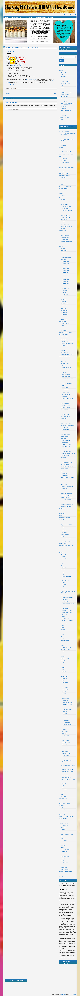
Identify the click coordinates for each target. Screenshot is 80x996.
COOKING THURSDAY (63, 173)
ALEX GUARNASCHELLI (68, 702)
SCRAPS (64, 749)
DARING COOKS (65, 414)
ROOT (63, 792)
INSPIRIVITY (64, 372)
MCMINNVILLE (65, 851)
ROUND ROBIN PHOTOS (66, 455)
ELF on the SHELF (66, 288)
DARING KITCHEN (64, 409)
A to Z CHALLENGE (65, 359)
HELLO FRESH (65, 731)
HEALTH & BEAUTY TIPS (66, 235)
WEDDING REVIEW (64, 869)
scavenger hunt (64, 460)
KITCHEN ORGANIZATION (66, 241)
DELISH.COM (64, 693)
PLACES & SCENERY (65, 856)
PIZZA (62, 654)
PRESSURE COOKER (65, 658)
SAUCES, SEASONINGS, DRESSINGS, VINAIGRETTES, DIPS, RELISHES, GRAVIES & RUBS (68, 765)
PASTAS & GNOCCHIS (65, 649)
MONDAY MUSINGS (65, 436)
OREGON (62, 847)
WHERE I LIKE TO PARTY (16, 17)
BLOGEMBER (65, 314)
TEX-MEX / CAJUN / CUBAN (67, 113)
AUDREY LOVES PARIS (67, 367)
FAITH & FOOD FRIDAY (65, 416)
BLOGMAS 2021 (65, 277)
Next (55, 93)
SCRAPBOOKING (64, 182)
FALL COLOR (64, 840)
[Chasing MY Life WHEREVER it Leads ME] (40, 6)
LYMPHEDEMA (64, 219)
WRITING (61, 876)
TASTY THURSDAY (64, 482)
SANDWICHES (64, 101)
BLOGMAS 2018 (65, 270)
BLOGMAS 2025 (65, 286)
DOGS (62, 149)
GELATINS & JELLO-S (66, 618)
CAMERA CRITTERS (65, 403)
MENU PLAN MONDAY (65, 434)
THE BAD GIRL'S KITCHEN (66, 539)
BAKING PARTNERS (65, 363)
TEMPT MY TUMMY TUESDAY (67, 486)
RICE (63, 586)
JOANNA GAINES (65, 735)
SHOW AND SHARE (65, 464)
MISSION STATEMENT (65, 534)
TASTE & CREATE (63, 818)
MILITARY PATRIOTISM (64, 511)
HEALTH (61, 197)
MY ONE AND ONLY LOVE (64, 517)
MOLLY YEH (65, 715)
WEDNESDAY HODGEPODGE (67, 504)
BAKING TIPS (63, 233)
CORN (63, 787)
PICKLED (62, 651)
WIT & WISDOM (64, 330)
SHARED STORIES (64, 328)
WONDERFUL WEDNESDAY (66, 506)
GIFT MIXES (65, 608)
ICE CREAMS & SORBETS (67, 620)
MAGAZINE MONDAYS (65, 427)
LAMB (63, 667)
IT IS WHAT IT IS (64, 345)
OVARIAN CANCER (65, 224)
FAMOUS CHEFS (65, 698)
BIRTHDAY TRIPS (64, 825)
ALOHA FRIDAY (64, 361)
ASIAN (62, 74)
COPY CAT (64, 691)
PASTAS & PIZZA (64, 96)
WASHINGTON (64, 867)
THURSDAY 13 (65, 387)
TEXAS (62, 860)
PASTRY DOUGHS (65, 623)
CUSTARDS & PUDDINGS (67, 610)
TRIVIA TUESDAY (65, 389)
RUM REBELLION (65, 843)
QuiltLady (18, 88)
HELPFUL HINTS (62, 230)
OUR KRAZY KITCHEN (66, 446)
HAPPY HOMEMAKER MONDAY (67, 425)
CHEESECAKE (66, 601)
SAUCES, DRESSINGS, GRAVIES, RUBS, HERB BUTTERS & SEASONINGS (67, 105)
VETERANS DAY (64, 319)
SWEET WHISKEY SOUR (67, 151)
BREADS (62, 79)
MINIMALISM (62, 513)
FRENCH (62, 625)
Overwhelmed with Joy (31, 79)
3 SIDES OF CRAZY (65, 522)
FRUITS (62, 87)
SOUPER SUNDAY (64, 468)
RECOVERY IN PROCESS (67, 210)
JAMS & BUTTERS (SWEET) (66, 92)
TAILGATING (64, 558)
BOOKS (60, 156)
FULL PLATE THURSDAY (66, 423)
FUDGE (63, 616)
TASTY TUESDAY (64, 484)
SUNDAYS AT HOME (65, 475)
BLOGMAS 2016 (65, 266)
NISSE (64, 292)
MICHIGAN (63, 838)
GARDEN (61, 193)
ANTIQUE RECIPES (66, 678)
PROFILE (62, 536)
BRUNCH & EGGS (64, 81)
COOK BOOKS (65, 689)
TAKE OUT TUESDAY (65, 480)
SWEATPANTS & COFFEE (67, 383)
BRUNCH (62, 572)
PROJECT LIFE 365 (63, 550)
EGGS (63, 574)
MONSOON (64, 829)
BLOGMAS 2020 (65, 275)
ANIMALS (61, 147)
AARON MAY (65, 700)
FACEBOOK (64, 696)
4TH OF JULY (63, 248)
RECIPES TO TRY (63, 798)
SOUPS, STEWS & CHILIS (66, 110)
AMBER (61, 143)
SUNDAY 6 (63, 471)
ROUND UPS (63, 457)
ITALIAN (62, 90)
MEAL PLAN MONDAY (65, 432)
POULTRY (64, 671)
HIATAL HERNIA (64, 204)
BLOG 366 (63, 401)
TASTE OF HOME (65, 751)
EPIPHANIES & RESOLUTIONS (67, 343)
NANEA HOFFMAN (66, 376)
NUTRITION (63, 221)
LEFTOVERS (63, 643)
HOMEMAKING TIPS (65, 237)
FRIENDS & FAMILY (66, 727)
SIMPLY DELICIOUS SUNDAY (68, 449)
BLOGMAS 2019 (65, 272)
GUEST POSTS (64, 532)
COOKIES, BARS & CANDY (67, 606)
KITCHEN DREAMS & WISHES (65, 332)
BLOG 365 (63, 365)
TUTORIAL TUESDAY (66, 394)
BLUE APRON (65, 682)
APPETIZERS (63, 72)
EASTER (62, 297)
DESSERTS (63, 85)
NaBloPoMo (63, 438)
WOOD (62, 184)
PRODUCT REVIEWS (63, 547)
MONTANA (63, 845)
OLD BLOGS (61, 519)
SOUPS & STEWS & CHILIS (66, 777)
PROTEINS (63, 660)
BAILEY (66, 294)
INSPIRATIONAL (62, 321)
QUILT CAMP (63, 145)
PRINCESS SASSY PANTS (67, 378)
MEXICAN (63, 645)
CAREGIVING (63, 199)
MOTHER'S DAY (64, 306)
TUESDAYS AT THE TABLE (66, 493)
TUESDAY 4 (63, 491)
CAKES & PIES (65, 599)
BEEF (63, 662)
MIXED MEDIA (64, 177)
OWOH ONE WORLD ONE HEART (66, 545)
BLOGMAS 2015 (65, 263)
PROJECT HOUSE (64, 352)
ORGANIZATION (64, 244)
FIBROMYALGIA (64, 202)
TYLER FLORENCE (67, 722)
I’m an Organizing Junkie (16, 65)
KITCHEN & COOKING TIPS (66, 239)
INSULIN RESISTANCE (65, 215)
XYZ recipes (63, 796)
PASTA (63, 582)
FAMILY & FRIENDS (63, 188)
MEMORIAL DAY (64, 303)
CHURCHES (61, 171)
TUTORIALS (50, 17)
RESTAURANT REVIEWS (64, 803)
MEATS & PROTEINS (65, 94)
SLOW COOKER (64, 108)
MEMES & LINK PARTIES (64, 356)
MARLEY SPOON (65, 740)
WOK (62, 794)
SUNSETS (63, 807)
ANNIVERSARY (64, 250)
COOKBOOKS (63, 160)
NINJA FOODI (65, 775)
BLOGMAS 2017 (65, 268)
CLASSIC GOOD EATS (66, 444)
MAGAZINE (64, 738)
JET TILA (65, 711)
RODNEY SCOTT (66, 720)
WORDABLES (65, 396)
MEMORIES (63, 350)
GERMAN (63, 629)
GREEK (62, 634)
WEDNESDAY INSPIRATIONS (67, 354)
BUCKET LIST (63, 339)
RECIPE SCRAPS (65, 429)
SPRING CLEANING (63, 812)
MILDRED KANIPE (66, 854)
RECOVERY (61, 801)
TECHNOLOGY (62, 821)
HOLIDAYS (61, 246)
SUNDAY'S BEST (64, 473)
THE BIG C (63, 228)
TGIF (63, 385)
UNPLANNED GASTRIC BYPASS (68, 213)
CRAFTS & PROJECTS (29, 17)
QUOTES (62, 325)
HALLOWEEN (63, 299)
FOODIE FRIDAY (64, 421)
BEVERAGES (63, 76)
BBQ (61, 565)
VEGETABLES (63, 115)
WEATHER (63, 809)
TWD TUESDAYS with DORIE (66, 497)
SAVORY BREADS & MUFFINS (67, 769)
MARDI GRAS (63, 301)
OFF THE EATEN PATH (67, 165)
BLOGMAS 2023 (65, 281)
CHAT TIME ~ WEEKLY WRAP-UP (68, 341)
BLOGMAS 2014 (65, 261)
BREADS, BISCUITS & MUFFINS (68, 597)
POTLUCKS (63, 656)
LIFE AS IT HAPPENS (63, 334)
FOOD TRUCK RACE (67, 709)
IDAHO (62, 836)
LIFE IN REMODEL (64, 137)
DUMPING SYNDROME (66, 206)
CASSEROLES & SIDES (65, 83)
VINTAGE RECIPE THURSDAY (67, 502)
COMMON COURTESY (65, 405)
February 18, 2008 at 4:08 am (13, 109)
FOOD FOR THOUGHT (65, 323)
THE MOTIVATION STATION (66, 541)
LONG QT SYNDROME (65, 217)
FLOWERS (63, 195)
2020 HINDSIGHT (64, 337)
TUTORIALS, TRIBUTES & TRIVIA (66, 871)
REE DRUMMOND (66, 718)
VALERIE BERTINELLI (67, 724)
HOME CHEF (64, 733)
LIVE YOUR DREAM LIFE (66, 348)
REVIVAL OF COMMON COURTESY (68, 453)
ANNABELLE (66, 290)
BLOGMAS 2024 (65, 283)
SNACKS (64, 556)
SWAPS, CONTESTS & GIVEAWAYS (66, 816)
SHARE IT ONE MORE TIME (66, 462)
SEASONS (61, 805)
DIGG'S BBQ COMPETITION (65, 186)
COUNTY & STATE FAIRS (66, 832)
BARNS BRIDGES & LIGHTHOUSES (66, 154)
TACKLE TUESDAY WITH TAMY (67, 477)
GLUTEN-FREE (64, 632)
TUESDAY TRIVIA (65, 392)
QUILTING (63, 180)
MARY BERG (65, 713)
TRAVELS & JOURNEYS (41, 17)
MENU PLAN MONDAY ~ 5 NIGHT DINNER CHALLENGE (23, 47)
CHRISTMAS (63, 259)
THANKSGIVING (64, 312)
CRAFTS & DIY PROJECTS (64, 175)
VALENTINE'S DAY (64, 317)
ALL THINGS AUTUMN (66, 257)
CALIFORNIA (63, 827)
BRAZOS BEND (65, 862)
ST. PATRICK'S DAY (65, 310)
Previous (8, 93)
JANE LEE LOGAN (66, 374)
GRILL (62, 636)
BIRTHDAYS (63, 252)
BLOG (63, 680)
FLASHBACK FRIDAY (66, 370)
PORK (63, 669)
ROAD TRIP (63, 858)
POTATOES (64, 584)
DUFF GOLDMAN (65, 162)
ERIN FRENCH (66, 755)
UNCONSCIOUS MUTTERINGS (67, 499)
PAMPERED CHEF (66, 742)
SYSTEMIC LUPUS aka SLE (66, 226)
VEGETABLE (64, 589)
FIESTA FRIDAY (64, 418)
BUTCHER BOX (65, 687)
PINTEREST (64, 744)
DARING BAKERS (65, 412)
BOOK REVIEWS (64, 158)
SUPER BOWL (62, 814)
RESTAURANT (65, 746)
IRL (61, 191)
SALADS (62, 98)
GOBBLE (64, 729)
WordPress (63, 994)
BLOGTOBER (63, 255)
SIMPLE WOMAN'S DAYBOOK (67, 466)
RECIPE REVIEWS (64, 676)
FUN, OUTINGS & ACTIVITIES (67, 834)
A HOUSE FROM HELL (64, 131)
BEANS (63, 785)
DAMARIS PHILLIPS (67, 704)
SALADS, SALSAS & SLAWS (66, 758)
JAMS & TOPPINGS (65, 640)
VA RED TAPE (62, 874)
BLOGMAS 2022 (65, 279)
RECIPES (6, 17)
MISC (60, 515)
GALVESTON (64, 865)
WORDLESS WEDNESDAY (67, 398)
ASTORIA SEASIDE (66, 849)
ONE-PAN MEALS (63, 543)
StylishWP (73, 994)
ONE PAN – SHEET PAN (66, 647)
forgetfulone (13, 102)
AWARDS (62, 527)
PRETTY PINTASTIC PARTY (66, 451)
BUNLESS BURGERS (67, 665)
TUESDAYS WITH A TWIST (66, 495)
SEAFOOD (64, 674)
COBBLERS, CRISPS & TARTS (68, 603)
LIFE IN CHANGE (65, 208)
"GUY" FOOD (65, 561)
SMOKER (64, 567)
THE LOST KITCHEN (66, 753)
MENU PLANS (62, 508)
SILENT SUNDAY (65, 381)
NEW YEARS (63, 308)
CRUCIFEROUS (65, 789)
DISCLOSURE (63, 530)
